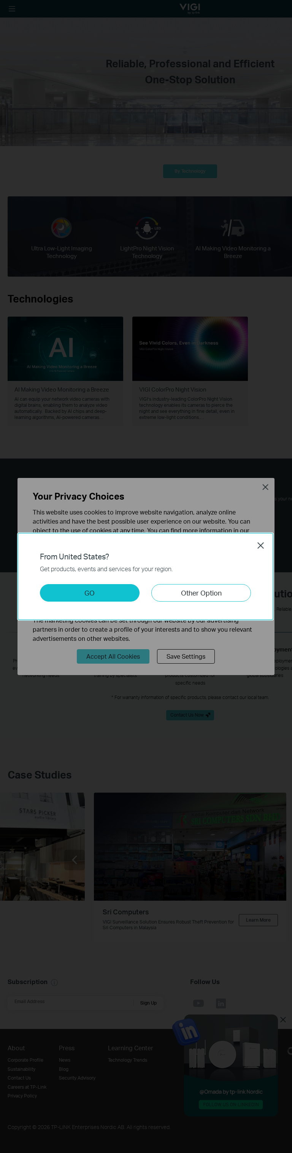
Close (261, 545)
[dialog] (146, 576)
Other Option (201, 592)
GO (89, 592)
